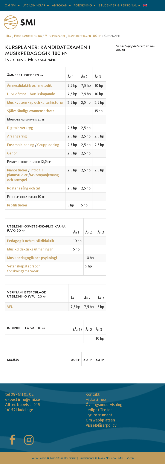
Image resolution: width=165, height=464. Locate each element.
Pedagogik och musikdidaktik (30, 241)
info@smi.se (29, 399)
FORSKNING (83, 5)
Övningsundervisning (104, 404)
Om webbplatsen (100, 420)
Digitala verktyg (20, 128)
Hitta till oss (96, 399)
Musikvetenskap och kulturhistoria (35, 103)
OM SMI (11, 5)
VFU (10, 307)
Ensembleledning (21, 145)
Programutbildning (28, 36)
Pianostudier (17, 170)
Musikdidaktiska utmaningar (30, 249)
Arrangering (17, 136)
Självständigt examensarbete (31, 111)
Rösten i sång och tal (23, 188)
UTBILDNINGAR (35, 5)
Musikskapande (55, 36)
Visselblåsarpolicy (101, 425)
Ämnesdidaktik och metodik (29, 86)
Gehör (12, 153)
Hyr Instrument (99, 415)
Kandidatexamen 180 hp (84, 36)
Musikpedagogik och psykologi (32, 258)
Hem (9, 36)
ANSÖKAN (60, 5)
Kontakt (93, 394)
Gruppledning (48, 145)
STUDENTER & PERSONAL (118, 5)
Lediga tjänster (99, 410)
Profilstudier (17, 205)
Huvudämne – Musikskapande (31, 94)
